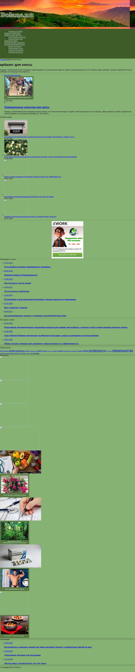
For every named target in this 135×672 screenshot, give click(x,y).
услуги (28, 353)
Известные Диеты (13, 35)
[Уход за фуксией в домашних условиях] (14, 496)
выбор (12, 350)
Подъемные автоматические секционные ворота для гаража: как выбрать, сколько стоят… (39, 137)
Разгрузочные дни (15, 39)
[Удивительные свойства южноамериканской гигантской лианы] (14, 543)
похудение (109, 351)
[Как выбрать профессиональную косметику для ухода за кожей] (15, 195)
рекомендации (4, 353)
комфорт (60, 351)
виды (6, 351)
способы (23, 353)
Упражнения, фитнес (14, 43)
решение (17, 353)
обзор (85, 351)
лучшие (79, 351)
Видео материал (14, 46)
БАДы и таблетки (12, 33)
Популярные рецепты (17, 37)
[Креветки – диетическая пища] (13, 426)
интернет (49, 351)
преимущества (122, 350)
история (54, 351)
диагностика (33, 351)
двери (27, 351)
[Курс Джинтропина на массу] (14, 590)
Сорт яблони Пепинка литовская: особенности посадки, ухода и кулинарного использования (40, 157)
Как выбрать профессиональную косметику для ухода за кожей (29, 197)
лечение (73, 351)
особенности (97, 350)
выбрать (20, 351)
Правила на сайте (15, 31)
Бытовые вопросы (15, 52)
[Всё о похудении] (17, 20)
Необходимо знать (15, 48)
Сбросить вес (11, 41)
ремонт (11, 353)
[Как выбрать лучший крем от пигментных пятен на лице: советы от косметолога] (19, 449)
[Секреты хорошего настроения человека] (14, 614)
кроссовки (67, 351)
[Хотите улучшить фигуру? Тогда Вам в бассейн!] (13, 402)
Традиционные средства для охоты (26, 107)
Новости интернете (16, 50)
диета (39, 351)
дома (44, 351)
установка (35, 353)
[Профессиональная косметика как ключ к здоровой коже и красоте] (15, 215)
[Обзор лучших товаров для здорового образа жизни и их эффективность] (15, 175)
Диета (2, 351)
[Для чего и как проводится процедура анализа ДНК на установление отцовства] (14, 379)
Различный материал (14, 45)
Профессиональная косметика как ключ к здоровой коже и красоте (30, 216)
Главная (3, 59)
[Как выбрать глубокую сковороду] (14, 637)
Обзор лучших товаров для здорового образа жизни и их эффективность (32, 177)
